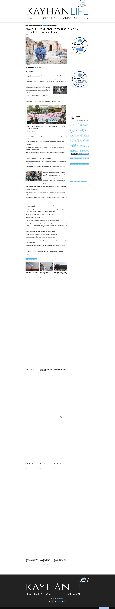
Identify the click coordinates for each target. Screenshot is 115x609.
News (44, 21)
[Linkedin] (83, 1)
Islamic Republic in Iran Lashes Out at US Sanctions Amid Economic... (46, 369)
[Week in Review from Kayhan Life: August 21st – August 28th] (32, 417)
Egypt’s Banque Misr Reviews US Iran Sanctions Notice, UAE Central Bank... (60, 273)
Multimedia (57, 21)
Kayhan (44, 25)
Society (33, 25)
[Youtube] (88, 1)
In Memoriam (65, 21)
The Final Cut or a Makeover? (46, 463)
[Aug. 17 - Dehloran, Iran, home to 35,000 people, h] (84, 147)
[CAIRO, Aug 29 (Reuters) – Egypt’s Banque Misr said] (74, 147)
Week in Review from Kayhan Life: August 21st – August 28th (32, 465)
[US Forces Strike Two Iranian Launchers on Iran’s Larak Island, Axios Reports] (32, 266)
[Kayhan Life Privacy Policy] (84, 607)
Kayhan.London (74, 21)
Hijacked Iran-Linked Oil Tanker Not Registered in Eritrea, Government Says (45, 560)
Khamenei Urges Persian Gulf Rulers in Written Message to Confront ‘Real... (46, 273)
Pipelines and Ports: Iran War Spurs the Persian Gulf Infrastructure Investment (32, 560)
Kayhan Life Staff (53, 25)
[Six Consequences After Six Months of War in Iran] (32, 321)
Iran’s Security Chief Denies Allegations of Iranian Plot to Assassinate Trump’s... (60, 560)
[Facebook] (79, 1)
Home (38, 21)
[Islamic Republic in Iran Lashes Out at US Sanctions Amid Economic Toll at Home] (46, 321)
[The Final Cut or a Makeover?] (46, 417)
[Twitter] (87, 1)
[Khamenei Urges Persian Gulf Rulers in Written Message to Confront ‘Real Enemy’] (46, 266)
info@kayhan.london (60, 598)
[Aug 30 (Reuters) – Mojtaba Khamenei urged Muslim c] (84, 137)
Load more (46, 564)
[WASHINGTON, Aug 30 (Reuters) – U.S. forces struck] (74, 127)
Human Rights (37, 25)
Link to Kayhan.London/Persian (32, 254)
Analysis (27, 25)
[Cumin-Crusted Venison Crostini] (60, 417)
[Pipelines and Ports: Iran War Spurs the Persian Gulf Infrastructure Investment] (32, 513)
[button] (88, 21)
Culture (50, 21)
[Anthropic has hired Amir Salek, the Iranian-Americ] (84, 127)
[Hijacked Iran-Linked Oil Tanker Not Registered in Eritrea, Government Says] (46, 513)
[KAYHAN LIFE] (57, 11)
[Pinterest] (85, 1)
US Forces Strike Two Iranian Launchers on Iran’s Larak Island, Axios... (32, 273)
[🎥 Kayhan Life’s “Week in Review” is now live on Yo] (74, 137)
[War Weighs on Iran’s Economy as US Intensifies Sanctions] (60, 321)
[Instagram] (81, 1)
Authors (30, 25)
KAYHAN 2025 (48, 25)
